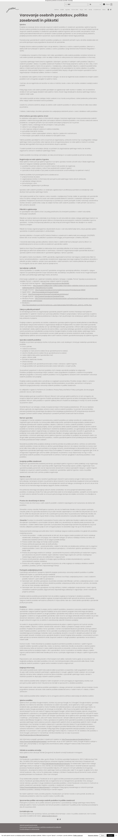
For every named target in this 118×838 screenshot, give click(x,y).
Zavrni (102, 835)
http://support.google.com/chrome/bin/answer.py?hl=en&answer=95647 (60, 290)
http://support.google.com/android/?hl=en (49, 296)
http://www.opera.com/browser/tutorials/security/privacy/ (48, 294)
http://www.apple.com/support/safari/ (45, 292)
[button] (111, 4)
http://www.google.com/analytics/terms (76, 739)
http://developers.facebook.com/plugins (56, 764)
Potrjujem (110, 835)
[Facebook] (111, 9)
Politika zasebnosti (78, 835)
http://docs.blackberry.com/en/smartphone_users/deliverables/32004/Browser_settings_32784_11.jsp (57, 305)
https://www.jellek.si (36, 248)
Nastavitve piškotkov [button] (93, 835)
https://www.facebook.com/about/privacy (35, 787)
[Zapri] (116, 835)
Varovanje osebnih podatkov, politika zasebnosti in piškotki (40, 827)
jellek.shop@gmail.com (49, 816)
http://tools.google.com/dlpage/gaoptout (34, 735)
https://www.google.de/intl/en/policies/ (33, 741)
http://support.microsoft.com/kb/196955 (55, 283)
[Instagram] (108, 9)
